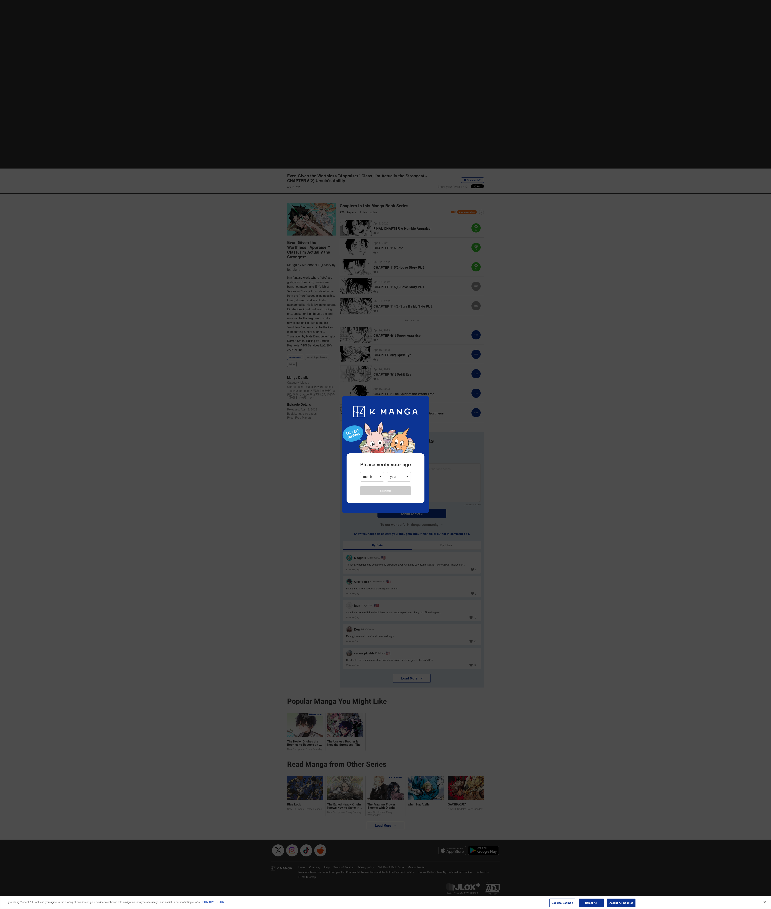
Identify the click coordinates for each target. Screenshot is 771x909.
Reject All (591, 903)
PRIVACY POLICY (213, 902)
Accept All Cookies (621, 903)
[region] (385, 902)
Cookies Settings (562, 903)
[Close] (764, 902)
